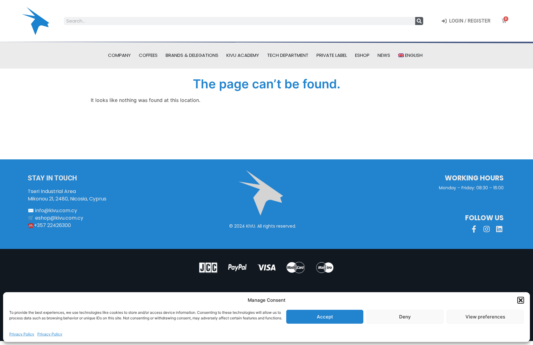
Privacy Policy (21, 334)
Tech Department (287, 55)
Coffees (148, 55)
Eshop (362, 55)
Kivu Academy (242, 55)
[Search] (419, 21)
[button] (521, 300)
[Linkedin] (499, 229)
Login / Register (468, 21)
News (384, 55)
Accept (325, 317)
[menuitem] (410, 55)
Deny (405, 317)
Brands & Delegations (192, 55)
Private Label (331, 55)
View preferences (485, 317)
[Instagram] (486, 229)
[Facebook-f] (473, 229)
